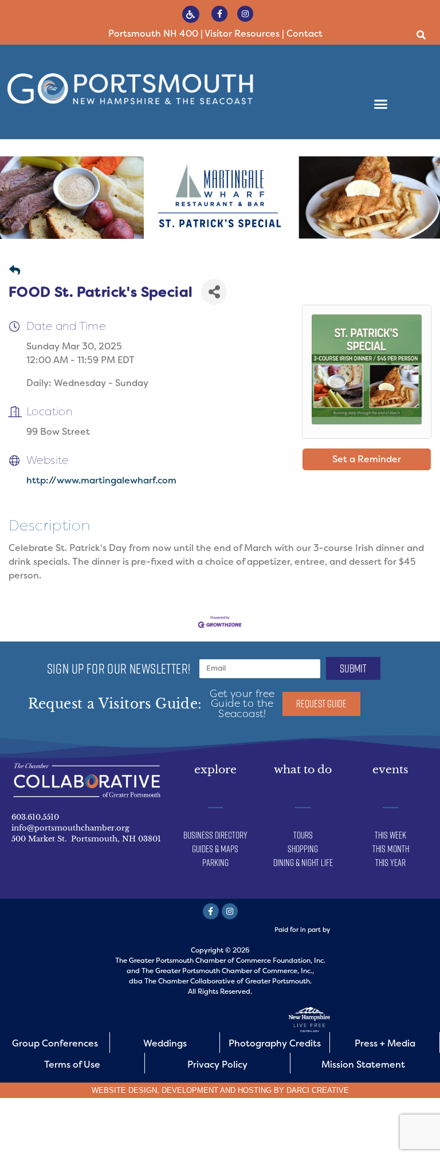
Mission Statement (363, 1064)
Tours (303, 835)
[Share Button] (214, 292)
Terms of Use (72, 1064)
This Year (390, 862)
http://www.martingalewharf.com (101, 480)
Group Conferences (55, 1043)
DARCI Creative (317, 1090)
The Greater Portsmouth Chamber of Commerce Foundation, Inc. (220, 960)
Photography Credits (275, 1043)
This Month (390, 849)
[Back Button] (14, 271)
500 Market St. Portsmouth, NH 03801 (86, 839)
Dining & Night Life (303, 862)
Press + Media (385, 1043)
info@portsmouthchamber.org (70, 828)
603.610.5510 (35, 817)
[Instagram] (245, 14)
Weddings (165, 1043)
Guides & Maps (215, 849)
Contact (304, 33)
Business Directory (215, 835)
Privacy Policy (217, 1064)
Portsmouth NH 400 (153, 33)
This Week (390, 835)
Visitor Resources (242, 33)
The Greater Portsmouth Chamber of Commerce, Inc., (228, 970)
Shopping (303, 849)
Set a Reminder (366, 459)
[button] (421, 35)
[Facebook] (219, 14)
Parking (215, 862)
